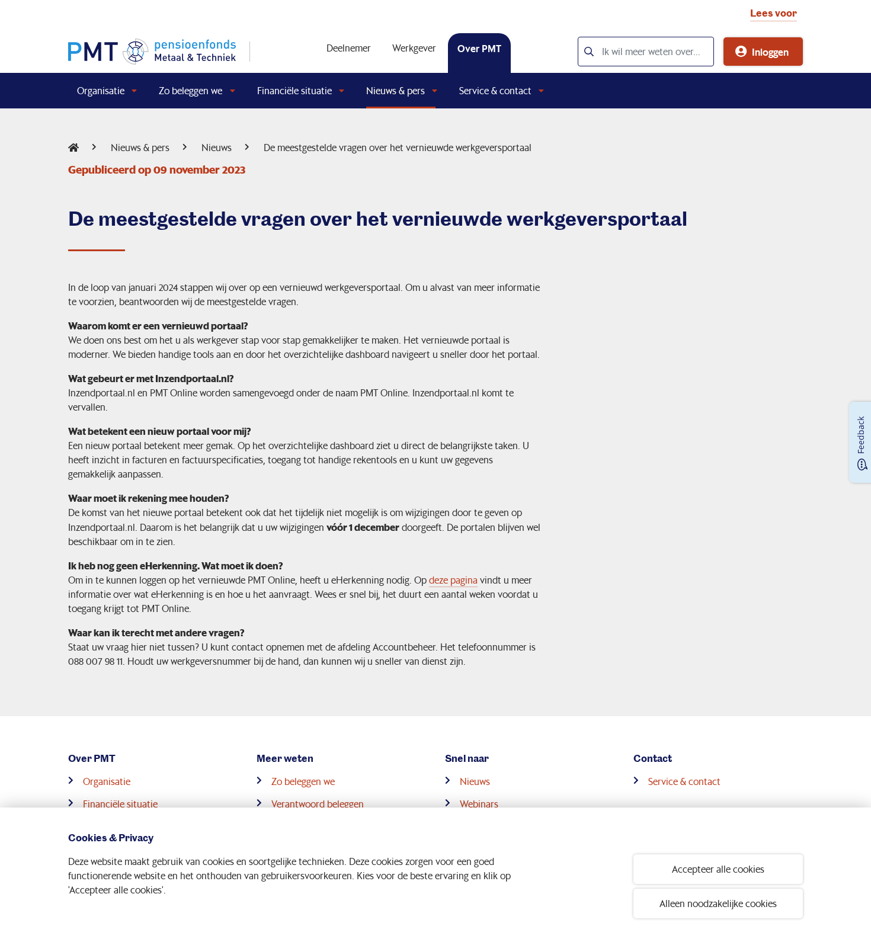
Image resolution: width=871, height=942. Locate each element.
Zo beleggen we (190, 90)
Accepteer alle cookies (718, 869)
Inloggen (770, 51)
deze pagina (453, 579)
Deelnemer (348, 47)
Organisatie (100, 90)
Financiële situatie (294, 90)
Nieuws (216, 147)
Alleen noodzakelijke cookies (718, 903)
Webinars (479, 803)
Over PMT (479, 48)
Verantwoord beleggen (317, 803)
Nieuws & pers (395, 90)
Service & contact (495, 90)
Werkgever (414, 47)
